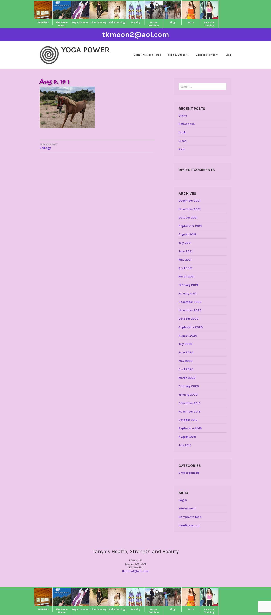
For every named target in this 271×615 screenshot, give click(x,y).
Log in (183, 500)
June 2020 (186, 352)
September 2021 (190, 226)
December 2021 (189, 200)
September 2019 (190, 428)
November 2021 (189, 209)
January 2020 (188, 394)
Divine (183, 115)
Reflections (187, 124)
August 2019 (187, 436)
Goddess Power (205, 54)
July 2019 (185, 445)
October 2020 (189, 318)
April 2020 (186, 369)
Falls (182, 149)
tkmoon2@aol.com (135, 34)
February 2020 (189, 386)
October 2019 (188, 420)
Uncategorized (189, 472)
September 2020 (191, 327)
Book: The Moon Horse (147, 54)
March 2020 (187, 378)
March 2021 (186, 276)
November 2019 (189, 411)
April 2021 (185, 268)
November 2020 (190, 310)
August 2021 (187, 234)
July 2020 (185, 344)
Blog (228, 54)
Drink (182, 132)
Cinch (182, 141)
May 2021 (185, 259)
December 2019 (189, 403)
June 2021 (185, 251)
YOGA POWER (85, 49)
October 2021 (188, 217)
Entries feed (187, 508)
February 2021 (188, 285)
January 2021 (188, 293)
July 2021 (185, 242)
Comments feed (190, 517)
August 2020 (188, 335)
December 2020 (190, 302)
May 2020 (186, 361)
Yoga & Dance (176, 54)
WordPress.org (189, 525)
